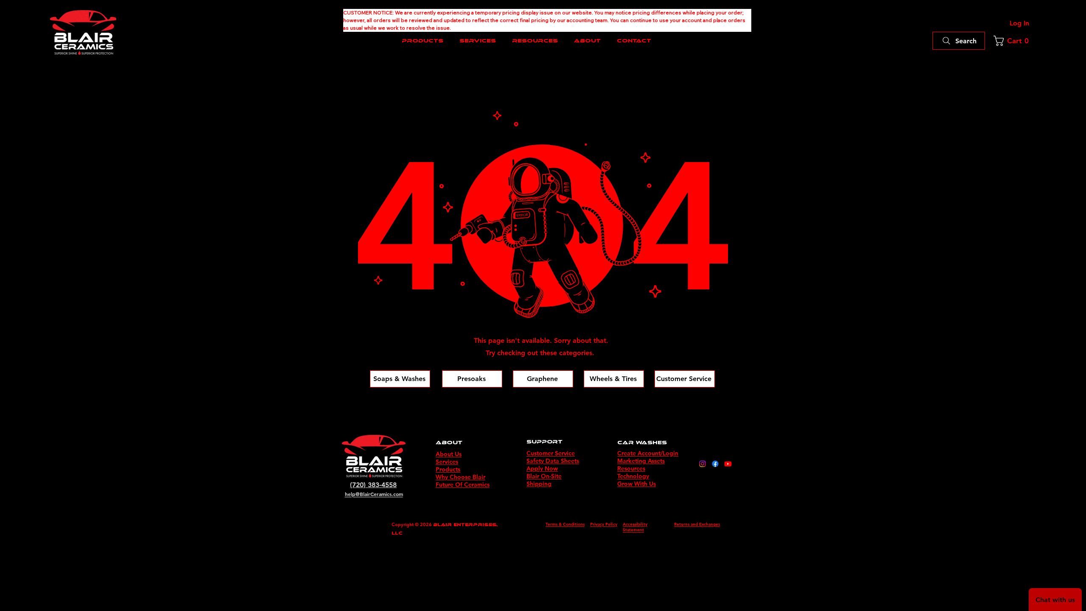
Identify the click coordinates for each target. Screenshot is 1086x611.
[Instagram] (702, 464)
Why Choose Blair (460, 477)
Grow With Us (636, 484)
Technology (633, 476)
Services (447, 461)
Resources (631, 468)
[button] (1013, 41)
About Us (449, 454)
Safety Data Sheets (552, 461)
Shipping (538, 484)
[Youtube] (728, 464)
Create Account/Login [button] (647, 453)
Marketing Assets (641, 461)
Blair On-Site (544, 476)
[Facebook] (715, 464)
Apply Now (542, 468)
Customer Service (550, 453)
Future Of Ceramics (463, 484)
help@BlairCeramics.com (374, 493)
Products (448, 469)
